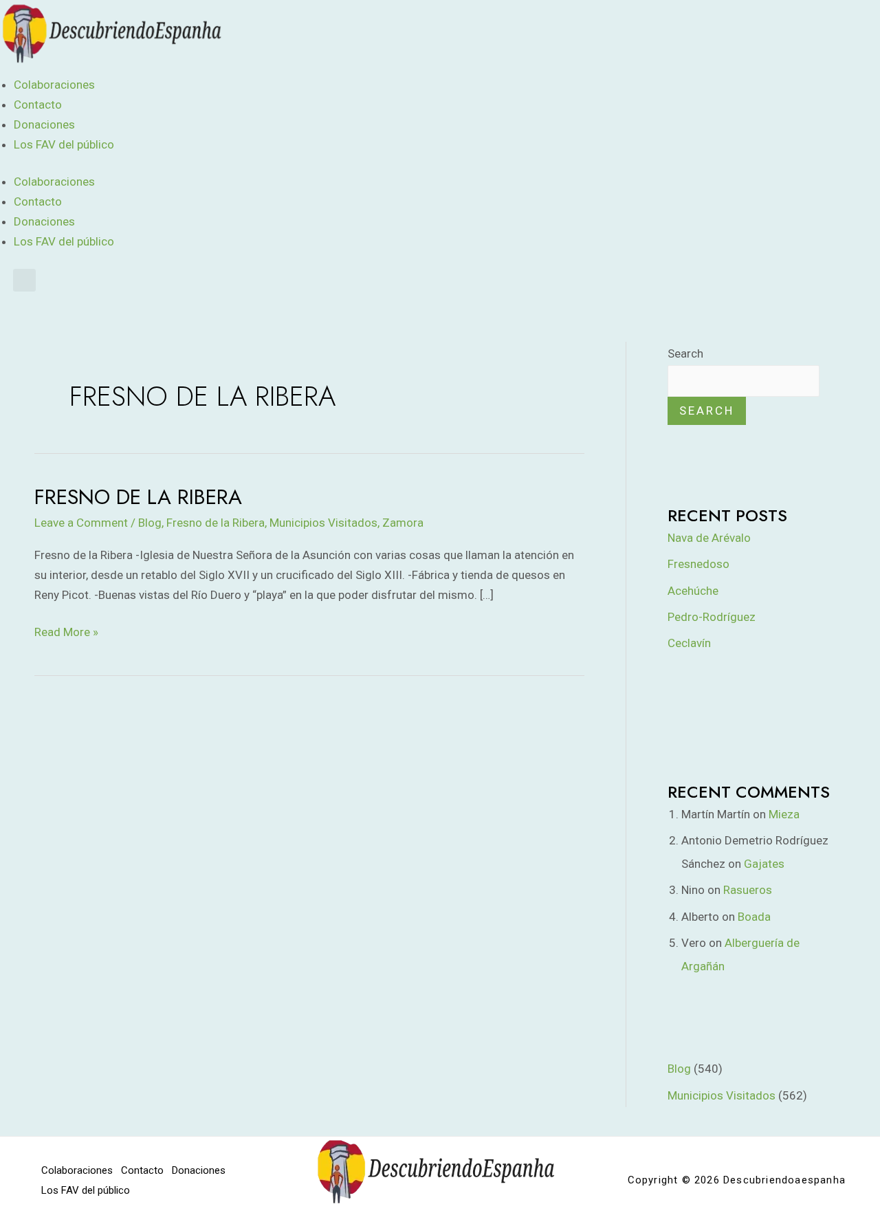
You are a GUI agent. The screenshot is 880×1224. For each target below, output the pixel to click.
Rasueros (747, 890)
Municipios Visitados (323, 522)
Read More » (66, 630)
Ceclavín (689, 643)
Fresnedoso (698, 564)
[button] (24, 280)
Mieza (784, 814)
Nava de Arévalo (709, 538)
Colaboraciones (54, 84)
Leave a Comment (81, 522)
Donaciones (44, 124)
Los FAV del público (64, 144)
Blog (150, 522)
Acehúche (693, 591)
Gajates (764, 864)
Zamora (403, 522)
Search (685, 353)
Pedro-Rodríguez (712, 617)
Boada (754, 917)
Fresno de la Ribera (138, 497)
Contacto (38, 104)
